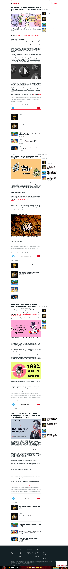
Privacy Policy (44, 558)
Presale (34, 94)
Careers (44, 552)
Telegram (39, 94)
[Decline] (66, 562)
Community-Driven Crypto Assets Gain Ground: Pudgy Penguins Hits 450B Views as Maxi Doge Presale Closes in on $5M (30, 141)
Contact (43, 0)
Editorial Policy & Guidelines (45, 554)
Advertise (47, 0)
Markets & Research (44, 3)
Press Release (20, 114)
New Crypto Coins (29, 553)
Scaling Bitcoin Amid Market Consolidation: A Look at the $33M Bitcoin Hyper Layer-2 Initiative (29, 148)
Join (38, 256)
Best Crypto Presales (30, 552)
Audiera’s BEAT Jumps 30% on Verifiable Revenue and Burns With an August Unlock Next (25, 483)
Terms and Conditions (46, 555)
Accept (58, 565)
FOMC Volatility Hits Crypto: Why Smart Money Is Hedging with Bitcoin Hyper (27, 35)
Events (20, 553)
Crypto (12, 552)
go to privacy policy (63, 565)
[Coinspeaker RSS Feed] (56, 0)
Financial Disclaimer (45, 557)
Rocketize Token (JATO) (24, 316)
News (22, 3)
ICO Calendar (33, 3)
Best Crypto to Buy (29, 549)
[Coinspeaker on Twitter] (52, 0)
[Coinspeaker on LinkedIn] (55, 0)
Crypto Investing (28, 3)
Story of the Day (13, 549)
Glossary (20, 556)
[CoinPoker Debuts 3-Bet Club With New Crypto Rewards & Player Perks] (14, 117)
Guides (25, 3)
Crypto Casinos (38, 3)
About (39, 0)
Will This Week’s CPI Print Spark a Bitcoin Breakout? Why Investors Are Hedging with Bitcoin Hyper (30, 134)
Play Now (56, 567)
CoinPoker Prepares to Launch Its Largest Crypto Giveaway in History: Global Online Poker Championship (29, 124)
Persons (20, 552)
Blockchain (12, 553)
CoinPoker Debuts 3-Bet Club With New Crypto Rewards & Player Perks (29, 116)
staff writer (21, 135)
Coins (20, 549)
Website (24, 391)
